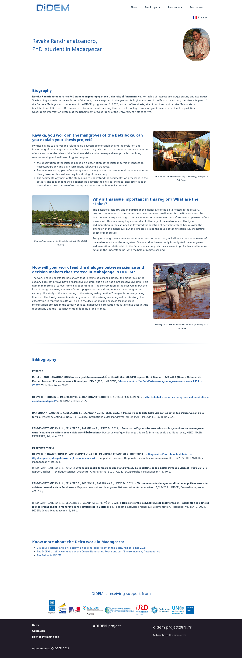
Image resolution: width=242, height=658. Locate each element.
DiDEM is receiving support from (121, 593)
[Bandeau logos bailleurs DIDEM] (121, 608)
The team (195, 7)
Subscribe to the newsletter (169, 635)
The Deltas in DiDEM (49, 555)
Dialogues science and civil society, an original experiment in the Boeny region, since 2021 (92, 548)
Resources (174, 7)
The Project (151, 7)
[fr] (121, 17)
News (134, 7)
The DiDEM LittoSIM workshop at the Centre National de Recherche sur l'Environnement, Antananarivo (98, 551)
